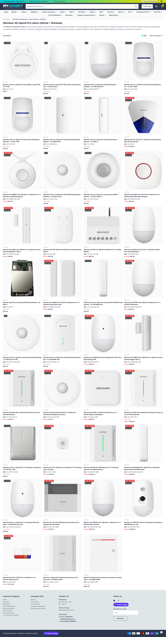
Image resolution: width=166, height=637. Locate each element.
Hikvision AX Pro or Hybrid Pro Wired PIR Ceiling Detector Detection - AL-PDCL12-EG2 (62, 195)
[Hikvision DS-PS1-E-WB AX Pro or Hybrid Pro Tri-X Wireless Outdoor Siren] (22, 553)
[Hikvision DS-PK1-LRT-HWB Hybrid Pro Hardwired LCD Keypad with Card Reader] (62, 498)
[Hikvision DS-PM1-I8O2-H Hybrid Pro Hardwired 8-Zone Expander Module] (22, 388)
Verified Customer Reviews (38, 608)
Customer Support (11, 596)
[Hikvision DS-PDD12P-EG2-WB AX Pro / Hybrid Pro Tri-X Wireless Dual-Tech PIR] (103, 498)
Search (5, 599)
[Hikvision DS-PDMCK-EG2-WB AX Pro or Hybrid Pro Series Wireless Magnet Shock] (143, 333)
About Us (33, 599)
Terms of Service (35, 604)
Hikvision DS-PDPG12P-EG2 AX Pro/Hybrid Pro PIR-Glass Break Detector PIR (102, 358)
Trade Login (147, 6)
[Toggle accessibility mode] (161, 1)
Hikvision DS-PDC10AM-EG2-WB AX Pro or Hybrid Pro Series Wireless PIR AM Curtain (142, 468)
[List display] (145, 35)
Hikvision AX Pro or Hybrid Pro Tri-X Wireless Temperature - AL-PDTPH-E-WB (22, 468)
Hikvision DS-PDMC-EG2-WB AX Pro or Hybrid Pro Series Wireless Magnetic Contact (22, 250)
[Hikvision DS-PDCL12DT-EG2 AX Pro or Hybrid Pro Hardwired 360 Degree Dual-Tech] (62, 388)
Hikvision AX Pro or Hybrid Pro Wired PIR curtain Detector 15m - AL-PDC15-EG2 (62, 85)
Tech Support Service (9, 613)
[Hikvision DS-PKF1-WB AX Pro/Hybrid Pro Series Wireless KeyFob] (62, 225)
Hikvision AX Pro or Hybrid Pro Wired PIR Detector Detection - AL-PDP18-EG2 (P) (100, 85)
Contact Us (6, 602)
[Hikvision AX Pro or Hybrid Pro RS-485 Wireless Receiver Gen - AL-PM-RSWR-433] (62, 333)
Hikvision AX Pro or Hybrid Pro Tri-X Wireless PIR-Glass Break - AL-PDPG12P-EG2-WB (21, 523)
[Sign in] (157, 6)
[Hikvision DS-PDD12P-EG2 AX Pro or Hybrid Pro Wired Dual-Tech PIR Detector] (143, 225)
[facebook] (118, 600)
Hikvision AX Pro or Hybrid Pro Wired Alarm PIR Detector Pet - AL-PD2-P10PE (142, 85)
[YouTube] (114, 600)
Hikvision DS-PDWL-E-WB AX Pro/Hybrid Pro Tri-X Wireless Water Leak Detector (100, 413)
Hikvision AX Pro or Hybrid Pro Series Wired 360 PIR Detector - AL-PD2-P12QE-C (101, 195)
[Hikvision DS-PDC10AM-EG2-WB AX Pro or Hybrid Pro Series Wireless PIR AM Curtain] (143, 443)
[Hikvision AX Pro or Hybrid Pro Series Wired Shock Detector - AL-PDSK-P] (103, 115)
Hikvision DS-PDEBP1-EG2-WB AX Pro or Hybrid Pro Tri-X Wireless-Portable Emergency (22, 195)
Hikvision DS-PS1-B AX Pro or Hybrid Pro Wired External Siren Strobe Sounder (142, 140)
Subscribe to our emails (120, 609)
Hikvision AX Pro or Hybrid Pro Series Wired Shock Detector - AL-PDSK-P (100, 140)
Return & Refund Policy (9, 606)
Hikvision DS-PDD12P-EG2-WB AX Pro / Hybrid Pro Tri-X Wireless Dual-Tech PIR (102, 523)
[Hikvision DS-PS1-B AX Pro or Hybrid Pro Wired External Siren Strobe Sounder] (143, 115)
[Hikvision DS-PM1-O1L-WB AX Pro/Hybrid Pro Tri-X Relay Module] (103, 225)
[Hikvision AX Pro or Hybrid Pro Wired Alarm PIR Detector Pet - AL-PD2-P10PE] (143, 60)
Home (6, 12)
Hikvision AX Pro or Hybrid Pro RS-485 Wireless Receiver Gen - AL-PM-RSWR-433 (62, 358)
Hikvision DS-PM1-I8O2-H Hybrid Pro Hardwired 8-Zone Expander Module (21, 413)
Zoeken (136, 6)
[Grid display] (142, 35)
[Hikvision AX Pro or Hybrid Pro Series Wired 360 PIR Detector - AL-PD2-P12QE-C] (103, 170)
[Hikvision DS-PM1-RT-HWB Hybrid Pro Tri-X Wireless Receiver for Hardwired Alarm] (103, 443)
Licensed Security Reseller (38, 606)
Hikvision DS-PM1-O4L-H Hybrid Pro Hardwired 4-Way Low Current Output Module (143, 413)
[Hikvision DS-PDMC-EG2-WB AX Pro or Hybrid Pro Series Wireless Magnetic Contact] (22, 225)
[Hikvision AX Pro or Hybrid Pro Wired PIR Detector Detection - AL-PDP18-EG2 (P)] (103, 60)
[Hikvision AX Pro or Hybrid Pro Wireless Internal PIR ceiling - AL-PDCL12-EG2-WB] (22, 333)
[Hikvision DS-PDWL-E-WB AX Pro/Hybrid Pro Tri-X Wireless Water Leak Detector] (103, 388)
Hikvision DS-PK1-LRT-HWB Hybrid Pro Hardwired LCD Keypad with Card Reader (61, 523)
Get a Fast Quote (7, 610)
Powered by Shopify (31, 633)
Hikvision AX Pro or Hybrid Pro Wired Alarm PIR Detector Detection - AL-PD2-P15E (21, 140)
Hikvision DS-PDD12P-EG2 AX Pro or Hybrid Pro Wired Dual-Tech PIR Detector (142, 250)
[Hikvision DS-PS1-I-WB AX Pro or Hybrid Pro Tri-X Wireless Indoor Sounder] (62, 443)
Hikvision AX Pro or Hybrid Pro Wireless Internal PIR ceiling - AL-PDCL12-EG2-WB (22, 358)
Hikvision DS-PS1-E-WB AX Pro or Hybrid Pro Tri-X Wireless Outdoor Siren (19, 578)
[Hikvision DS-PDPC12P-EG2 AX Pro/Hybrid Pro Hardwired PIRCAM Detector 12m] (143, 498)
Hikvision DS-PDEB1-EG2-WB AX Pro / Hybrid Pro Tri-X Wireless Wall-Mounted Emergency (142, 195)
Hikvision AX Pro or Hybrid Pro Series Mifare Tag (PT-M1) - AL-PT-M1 (22, 85)
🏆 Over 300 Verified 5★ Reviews (38, 1)
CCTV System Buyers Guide (10, 615)
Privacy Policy (35, 602)
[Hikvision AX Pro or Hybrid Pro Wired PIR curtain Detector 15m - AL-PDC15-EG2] (62, 60)
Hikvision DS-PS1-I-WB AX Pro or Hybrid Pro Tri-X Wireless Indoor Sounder (62, 468)
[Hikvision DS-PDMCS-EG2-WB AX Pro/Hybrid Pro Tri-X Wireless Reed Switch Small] (62, 278)
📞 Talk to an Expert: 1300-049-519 (13, 1)
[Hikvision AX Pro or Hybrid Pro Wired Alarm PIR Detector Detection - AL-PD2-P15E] (22, 115)
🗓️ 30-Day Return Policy (58, 1)
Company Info (37, 596)
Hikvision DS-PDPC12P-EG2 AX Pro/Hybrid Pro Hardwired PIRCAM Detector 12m (143, 523)
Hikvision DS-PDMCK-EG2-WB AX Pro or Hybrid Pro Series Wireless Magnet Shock (143, 358)
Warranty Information (9, 608)
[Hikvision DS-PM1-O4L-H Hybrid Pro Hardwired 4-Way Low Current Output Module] (143, 388)
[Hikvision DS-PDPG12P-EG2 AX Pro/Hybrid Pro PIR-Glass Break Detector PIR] (103, 333)
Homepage (6, 19)
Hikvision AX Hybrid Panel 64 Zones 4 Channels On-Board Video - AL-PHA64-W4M (103, 578)
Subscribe (120, 618)
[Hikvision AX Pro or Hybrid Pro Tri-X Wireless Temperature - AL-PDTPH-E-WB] (22, 443)
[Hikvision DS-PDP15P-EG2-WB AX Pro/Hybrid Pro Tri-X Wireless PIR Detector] (143, 278)
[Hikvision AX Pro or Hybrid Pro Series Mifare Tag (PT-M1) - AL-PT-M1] (22, 60)
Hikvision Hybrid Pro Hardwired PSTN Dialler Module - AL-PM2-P (22, 303)
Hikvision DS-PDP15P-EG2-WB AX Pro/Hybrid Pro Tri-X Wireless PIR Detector (142, 303)
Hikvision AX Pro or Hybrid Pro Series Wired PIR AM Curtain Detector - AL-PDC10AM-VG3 (103, 303)
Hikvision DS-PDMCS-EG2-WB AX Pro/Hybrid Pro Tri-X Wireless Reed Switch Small (61, 303)
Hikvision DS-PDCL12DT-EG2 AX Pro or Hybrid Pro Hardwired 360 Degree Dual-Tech (59, 413)
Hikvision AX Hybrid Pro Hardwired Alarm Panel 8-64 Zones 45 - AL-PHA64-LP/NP (60, 578)
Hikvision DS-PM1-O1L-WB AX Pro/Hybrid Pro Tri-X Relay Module (102, 250)
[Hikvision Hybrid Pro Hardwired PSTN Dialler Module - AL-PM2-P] (22, 278)
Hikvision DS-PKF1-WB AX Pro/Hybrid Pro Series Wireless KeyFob (62, 250)
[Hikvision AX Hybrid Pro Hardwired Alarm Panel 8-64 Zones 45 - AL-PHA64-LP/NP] (62, 553)
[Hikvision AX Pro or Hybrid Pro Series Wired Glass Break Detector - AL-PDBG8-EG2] (62, 115)
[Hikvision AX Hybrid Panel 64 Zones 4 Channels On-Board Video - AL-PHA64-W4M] (103, 553)
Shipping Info (6, 604)
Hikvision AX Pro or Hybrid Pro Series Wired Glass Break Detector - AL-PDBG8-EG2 (61, 140)
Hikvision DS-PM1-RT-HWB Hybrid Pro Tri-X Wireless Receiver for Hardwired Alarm (101, 468)
